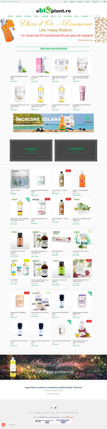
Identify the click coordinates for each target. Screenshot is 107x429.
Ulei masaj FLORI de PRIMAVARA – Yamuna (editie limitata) (39, 105)
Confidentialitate (37, 412)
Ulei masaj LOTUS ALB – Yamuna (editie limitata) (61, 105)
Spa (60, 16)
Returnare (46, 412)
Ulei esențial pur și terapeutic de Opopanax (18, 252)
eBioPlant (80, 1)
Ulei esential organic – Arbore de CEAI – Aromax (19, 341)
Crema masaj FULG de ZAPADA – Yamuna (61, 340)
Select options (77, 195)
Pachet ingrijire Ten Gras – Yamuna (81, 251)
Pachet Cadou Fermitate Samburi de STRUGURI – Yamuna (81, 280)
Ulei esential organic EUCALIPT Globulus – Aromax (40, 341)
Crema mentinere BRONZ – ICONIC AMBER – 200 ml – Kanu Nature (60, 77)
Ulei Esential (68, 16)
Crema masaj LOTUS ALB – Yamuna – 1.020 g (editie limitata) (20, 105)
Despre (52, 412)
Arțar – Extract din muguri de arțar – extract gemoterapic (39, 252)
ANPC (76, 412)
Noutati (58, 412)
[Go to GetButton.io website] (3, 427)
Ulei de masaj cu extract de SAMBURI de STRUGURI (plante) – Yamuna (20, 219)
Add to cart (14, 81)
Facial (36, 16)
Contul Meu (95, 1)
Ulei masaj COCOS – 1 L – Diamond (59, 190)
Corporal (27, 16)
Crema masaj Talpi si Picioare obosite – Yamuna (40, 191)
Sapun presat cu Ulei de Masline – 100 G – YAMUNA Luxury (82, 219)
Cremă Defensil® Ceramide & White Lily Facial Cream (82, 105)
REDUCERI (70, 412)
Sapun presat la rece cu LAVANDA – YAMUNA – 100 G (80, 313)
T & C (30, 412)
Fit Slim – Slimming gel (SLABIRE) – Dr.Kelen (80, 191)
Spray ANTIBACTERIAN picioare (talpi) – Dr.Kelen (19, 77)
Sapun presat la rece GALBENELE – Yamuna (18, 313)
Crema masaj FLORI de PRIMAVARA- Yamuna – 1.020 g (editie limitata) (81, 77)
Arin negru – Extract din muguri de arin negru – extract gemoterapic (40, 280)
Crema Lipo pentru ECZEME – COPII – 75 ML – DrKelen (40, 77)
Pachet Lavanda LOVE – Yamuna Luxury (40, 312)
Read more (13, 193)
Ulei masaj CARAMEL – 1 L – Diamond (60, 218)
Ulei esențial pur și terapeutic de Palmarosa (59, 280)
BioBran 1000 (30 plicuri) (57, 251)
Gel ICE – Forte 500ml (15, 190)
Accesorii (45, 16)
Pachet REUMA (14, 280)
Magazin (72, 1)
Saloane (19, 16)
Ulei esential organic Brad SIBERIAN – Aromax (60, 313)
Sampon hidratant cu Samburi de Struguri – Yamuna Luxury (80, 341)
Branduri (85, 16)
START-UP (10, 16)
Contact (87, 1)
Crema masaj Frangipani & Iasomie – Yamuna (39, 219)
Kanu (76, 16)
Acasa (65, 1)
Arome (53, 16)
